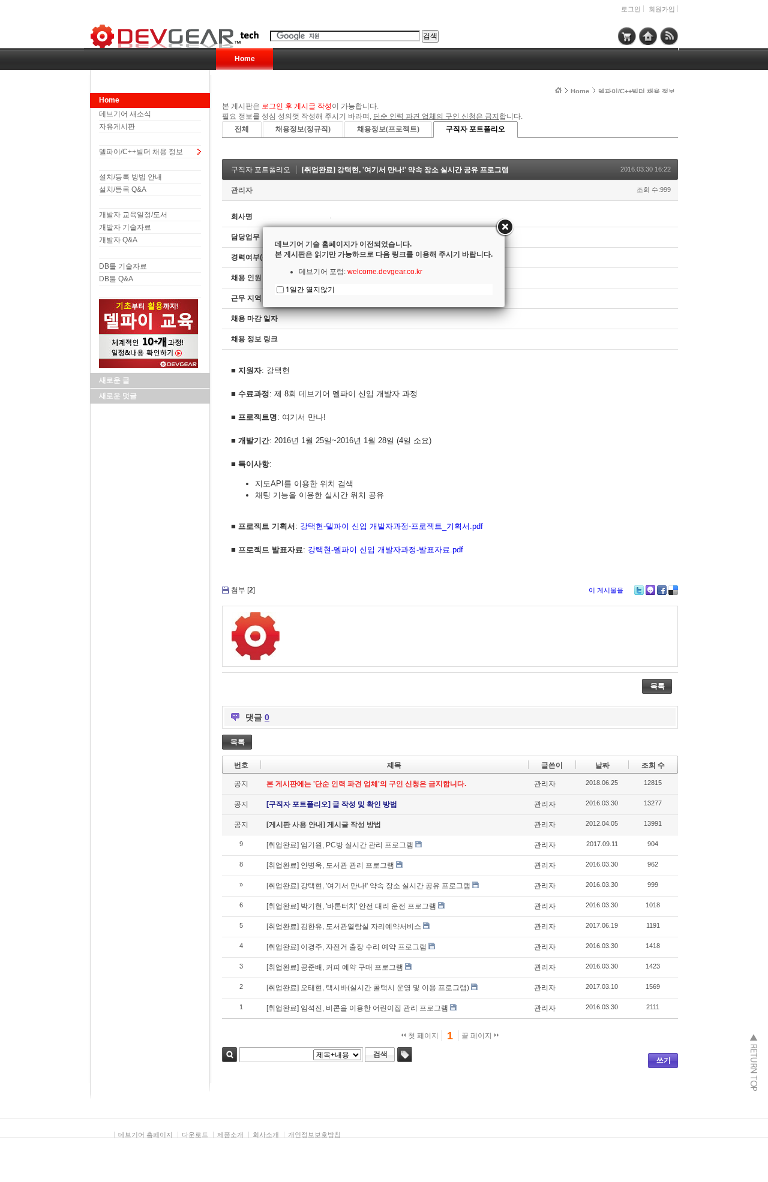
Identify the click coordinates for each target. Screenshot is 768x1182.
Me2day (650, 590)
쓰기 (663, 1060)
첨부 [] (243, 590)
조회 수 (653, 765)
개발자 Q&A (118, 240)
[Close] (504, 227)
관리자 (242, 190)
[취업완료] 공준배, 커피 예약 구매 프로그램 (334, 967)
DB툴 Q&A (116, 279)
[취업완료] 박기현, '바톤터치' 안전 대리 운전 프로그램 (351, 906)
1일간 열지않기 (310, 289)
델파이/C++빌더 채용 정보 (141, 152)
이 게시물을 (606, 590)
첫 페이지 (422, 1035)
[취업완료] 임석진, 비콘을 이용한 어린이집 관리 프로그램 (357, 1008)
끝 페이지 (477, 1035)
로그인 (631, 9)
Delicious (673, 590)
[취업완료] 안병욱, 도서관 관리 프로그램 (330, 865)
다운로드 (195, 1134)
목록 (657, 686)
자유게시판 (117, 126)
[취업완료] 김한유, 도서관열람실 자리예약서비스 (343, 926)
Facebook (662, 590)
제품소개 (230, 1134)
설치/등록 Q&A (122, 189)
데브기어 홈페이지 (145, 1134)
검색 (229, 1054)
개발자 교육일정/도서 (133, 214)
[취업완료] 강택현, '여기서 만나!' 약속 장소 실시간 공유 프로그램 (405, 170)
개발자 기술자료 (125, 227)
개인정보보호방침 (314, 1134)
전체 (242, 129)
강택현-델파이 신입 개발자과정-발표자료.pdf (385, 549)
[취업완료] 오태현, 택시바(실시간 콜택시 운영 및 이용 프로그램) (367, 988)
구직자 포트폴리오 (475, 129)
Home (245, 59)
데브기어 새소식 (125, 114)
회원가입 (662, 9)
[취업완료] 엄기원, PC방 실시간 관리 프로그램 (339, 845)
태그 (404, 1054)
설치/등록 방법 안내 (130, 177)
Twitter (639, 590)
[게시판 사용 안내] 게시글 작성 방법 (323, 824)
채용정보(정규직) (303, 129)
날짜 (602, 765)
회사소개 (266, 1134)
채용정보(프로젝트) (388, 129)
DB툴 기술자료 (123, 266)
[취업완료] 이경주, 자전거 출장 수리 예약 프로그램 (346, 947)
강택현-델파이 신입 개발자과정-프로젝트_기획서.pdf (391, 526)
